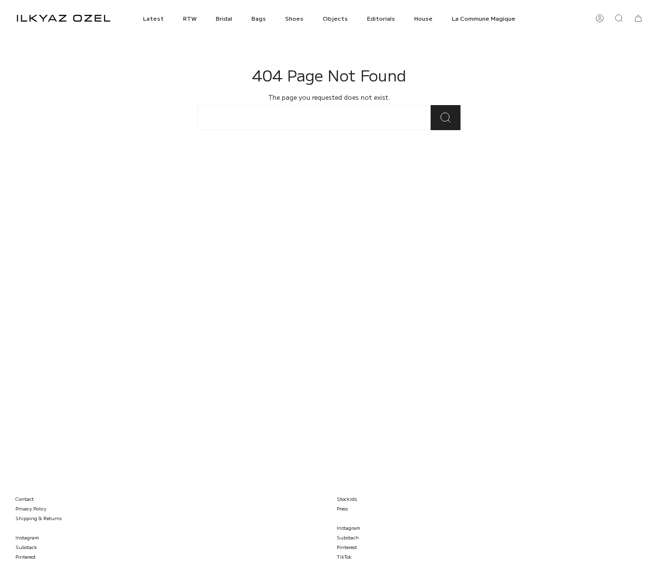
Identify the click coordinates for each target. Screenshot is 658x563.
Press (342, 508)
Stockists (347, 498)
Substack (26, 546)
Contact (24, 498)
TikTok (344, 556)
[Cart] (638, 18)
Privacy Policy (30, 508)
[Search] (446, 117)
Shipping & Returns (38, 518)
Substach (348, 537)
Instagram (27, 537)
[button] (153, 18)
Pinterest (25, 556)
